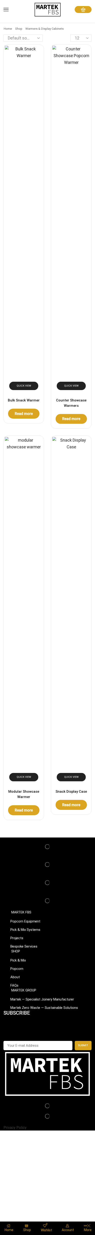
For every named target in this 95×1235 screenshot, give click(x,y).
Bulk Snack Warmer (24, 400)
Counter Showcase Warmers (71, 402)
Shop (18, 28)
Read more (24, 413)
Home (8, 28)
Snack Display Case (71, 791)
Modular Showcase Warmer (23, 794)
